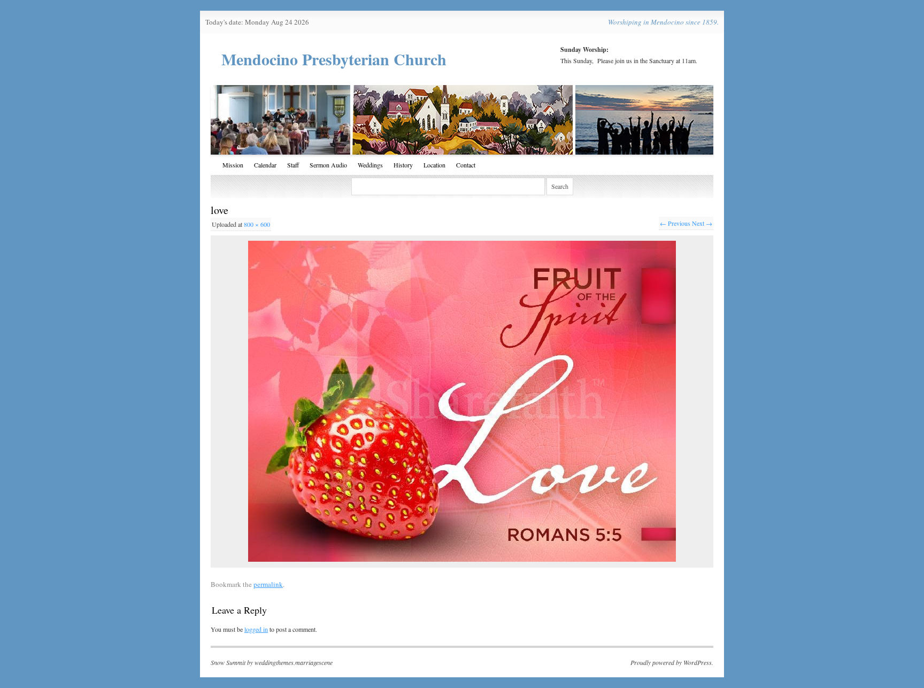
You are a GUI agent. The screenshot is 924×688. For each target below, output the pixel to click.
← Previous (675, 223)
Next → (702, 223)
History (403, 164)
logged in (256, 629)
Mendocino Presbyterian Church (333, 59)
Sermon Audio (328, 164)
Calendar (265, 164)
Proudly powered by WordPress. (671, 662)
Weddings (370, 164)
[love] (462, 401)
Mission (232, 164)
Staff (293, 164)
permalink (268, 584)
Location (434, 164)
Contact (465, 164)
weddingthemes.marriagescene (294, 662)
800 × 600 (257, 224)
